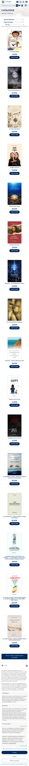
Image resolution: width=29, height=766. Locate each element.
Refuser (14, 756)
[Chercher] (17, 5)
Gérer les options (14, 760)
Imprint (25, 764)
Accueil (3, 13)
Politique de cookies (6, 764)
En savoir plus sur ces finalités (20, 748)
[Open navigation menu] (25, 5)
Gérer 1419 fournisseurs (8, 748)
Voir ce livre (14, 57)
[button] (27, 666)
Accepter (14, 752)
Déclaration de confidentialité (17, 764)
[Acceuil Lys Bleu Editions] (6, 2)
